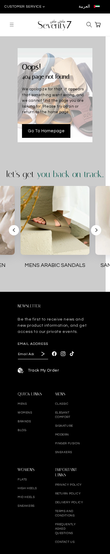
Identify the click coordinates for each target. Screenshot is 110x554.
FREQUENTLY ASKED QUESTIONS (65, 529)
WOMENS (25, 412)
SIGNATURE (64, 425)
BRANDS (24, 421)
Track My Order (43, 370)
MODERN (62, 434)
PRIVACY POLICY (68, 484)
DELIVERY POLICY (69, 502)
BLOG (22, 430)
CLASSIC (62, 403)
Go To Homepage (46, 131)
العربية (85, 6)
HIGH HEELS (27, 488)
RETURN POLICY (68, 493)
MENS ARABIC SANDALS (55, 265)
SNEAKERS (63, 452)
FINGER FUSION (67, 443)
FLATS (22, 479)
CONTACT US (65, 542)
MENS (22, 403)
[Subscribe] (42, 354)
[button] (11, 25)
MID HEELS (26, 497)
